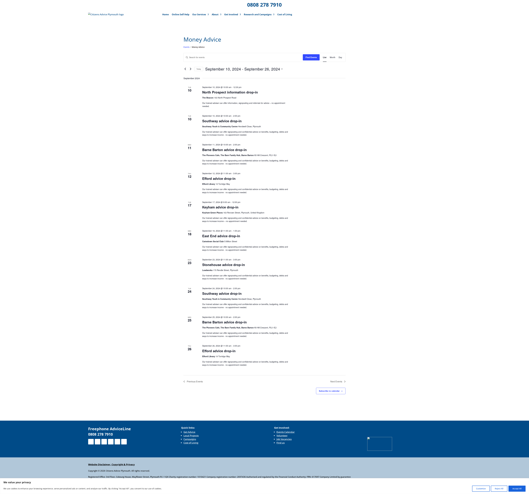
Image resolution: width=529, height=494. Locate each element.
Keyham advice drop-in (220, 207)
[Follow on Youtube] (135, 4)
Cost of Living (284, 14)
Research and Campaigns (258, 14)
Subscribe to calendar (329, 391)
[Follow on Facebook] (106, 4)
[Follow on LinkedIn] (128, 4)
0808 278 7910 (264, 4)
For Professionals (428, 5)
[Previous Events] (185, 69)
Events (186, 47)
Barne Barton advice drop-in (224, 149)
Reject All (499, 488)
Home (165, 14)
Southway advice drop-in (222, 121)
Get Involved (231, 14)
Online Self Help (180, 14)
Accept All (517, 488)
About (215, 14)
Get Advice (189, 432)
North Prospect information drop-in (230, 92)
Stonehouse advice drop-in (223, 264)
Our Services (199, 14)
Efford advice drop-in (219, 178)
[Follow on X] (113, 4)
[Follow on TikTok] (142, 4)
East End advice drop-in (221, 236)
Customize (481, 488)
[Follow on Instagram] (120, 4)
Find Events (311, 57)
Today (198, 69)
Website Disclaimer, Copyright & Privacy (111, 464)
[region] (264, 486)
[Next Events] (190, 69)
